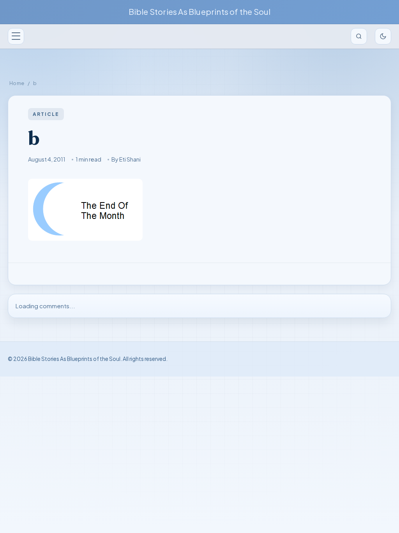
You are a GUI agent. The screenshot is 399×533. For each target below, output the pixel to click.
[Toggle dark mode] (383, 36)
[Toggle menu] (16, 36)
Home (17, 83)
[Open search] (359, 36)
